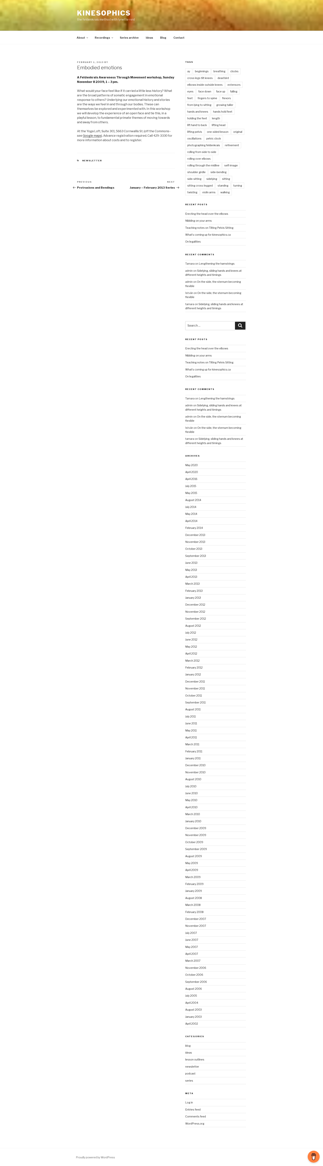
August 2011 (193, 709)
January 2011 (193, 758)
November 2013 (195, 541)
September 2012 (195, 618)
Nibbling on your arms (198, 220)
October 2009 (194, 842)
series (189, 1080)
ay (188, 71)
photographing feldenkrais (203, 145)
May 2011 (191, 730)
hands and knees (197, 111)
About (81, 37)
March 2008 (193, 904)
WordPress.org (194, 1123)
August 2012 (193, 625)
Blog (163, 37)
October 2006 (194, 974)
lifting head (218, 125)
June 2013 (191, 562)
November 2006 (195, 967)
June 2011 (191, 723)
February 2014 (194, 527)
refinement (232, 145)
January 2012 (193, 674)
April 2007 (191, 953)
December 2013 (195, 535)
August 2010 (193, 779)
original (237, 131)
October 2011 (193, 695)
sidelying (211, 178)
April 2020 (191, 472)
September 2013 (195, 555)
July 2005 (191, 995)
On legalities (193, 241)
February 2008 (194, 912)
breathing (219, 71)
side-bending (218, 172)
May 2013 (191, 569)
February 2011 (193, 751)
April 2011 (191, 737)
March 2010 (192, 814)
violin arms (209, 192)
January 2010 (193, 821)
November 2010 (195, 772)
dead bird (223, 78)
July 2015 (190, 486)
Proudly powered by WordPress (95, 1157)
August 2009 (193, 856)
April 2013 (191, 576)
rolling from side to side (201, 151)
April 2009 (191, 870)
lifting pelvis (194, 131)
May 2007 (191, 946)
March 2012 (192, 660)
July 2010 (190, 786)
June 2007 (191, 939)
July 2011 (190, 716)
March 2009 (193, 877)
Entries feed (193, 1109)
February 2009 (194, 884)
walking (225, 192)
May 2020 (191, 465)
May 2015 (191, 492)
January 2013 (193, 597)
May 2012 (191, 646)
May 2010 (191, 800)
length (216, 118)
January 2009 (193, 890)
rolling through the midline (203, 165)
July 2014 (190, 506)
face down (204, 91)
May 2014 (191, 513)
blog (188, 1045)
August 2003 (193, 1009)
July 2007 (191, 932)
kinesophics (104, 13)
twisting (192, 192)
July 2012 (190, 632)
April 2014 (191, 520)
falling (233, 91)
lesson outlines (194, 1059)
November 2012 (195, 611)
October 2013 (193, 548)
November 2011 (195, 688)
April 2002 (191, 1023)
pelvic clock (213, 138)
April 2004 (191, 1002)
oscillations (194, 138)
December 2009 (195, 828)
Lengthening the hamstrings (217, 263)
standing (223, 185)
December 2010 (195, 765)
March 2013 (192, 583)
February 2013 (194, 590)
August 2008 (193, 898)
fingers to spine (207, 98)
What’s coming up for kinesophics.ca (208, 234)
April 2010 (191, 807)
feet (190, 98)
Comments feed (195, 1116)
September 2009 (196, 849)
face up (220, 91)
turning (237, 185)
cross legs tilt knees (200, 78)
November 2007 (195, 925)
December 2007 (195, 918)
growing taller (224, 104)
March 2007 (192, 960)
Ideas (149, 37)
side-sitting (194, 178)
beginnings (202, 71)
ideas (188, 1052)
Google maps (92, 135)
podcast (190, 1073)
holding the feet (197, 118)
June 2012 (191, 639)
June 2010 (191, 793)
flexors (226, 98)
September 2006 (196, 981)
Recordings (102, 37)
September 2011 (195, 702)
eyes (190, 91)
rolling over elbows (199, 158)
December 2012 (195, 604)
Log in (189, 1102)
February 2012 (194, 667)
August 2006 (193, 988)
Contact (178, 37)
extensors (234, 84)
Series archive (129, 37)
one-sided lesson (217, 131)
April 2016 (191, 478)
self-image (231, 165)
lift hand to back (197, 125)
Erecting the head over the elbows (206, 213)
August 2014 (193, 500)
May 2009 (191, 863)
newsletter (92, 160)
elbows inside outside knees (205, 84)
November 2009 (195, 835)
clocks (234, 71)
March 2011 (192, 744)
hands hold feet (222, 111)
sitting (226, 178)
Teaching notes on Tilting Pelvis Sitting (209, 227)
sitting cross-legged (200, 185)
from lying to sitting (199, 104)
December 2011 (195, 681)
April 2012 (191, 653)
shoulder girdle (196, 172)
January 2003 (193, 1016)
